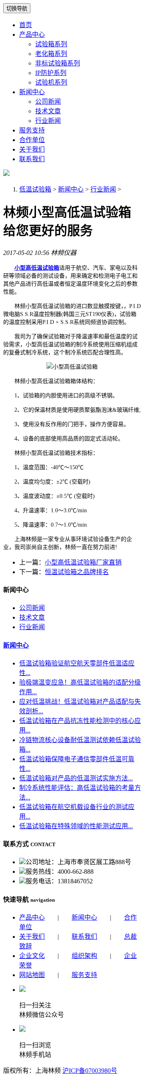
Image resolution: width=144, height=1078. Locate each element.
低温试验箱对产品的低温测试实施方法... (76, 778)
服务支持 (32, 130)
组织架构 (84, 955)
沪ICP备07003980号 (89, 1070)
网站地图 (32, 974)
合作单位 (32, 139)
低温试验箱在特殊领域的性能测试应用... (76, 826)
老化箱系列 (51, 53)
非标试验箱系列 (57, 63)
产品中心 (32, 34)
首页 (25, 25)
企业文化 (32, 955)
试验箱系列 (51, 44)
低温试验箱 (35, 189)
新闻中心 (32, 92)
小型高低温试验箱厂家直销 (83, 562)
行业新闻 (48, 120)
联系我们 (32, 159)
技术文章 (48, 111)
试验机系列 (51, 82)
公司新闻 (48, 101)
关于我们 (32, 149)
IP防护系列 (50, 72)
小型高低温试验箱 (36, 268)
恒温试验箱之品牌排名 (77, 572)
